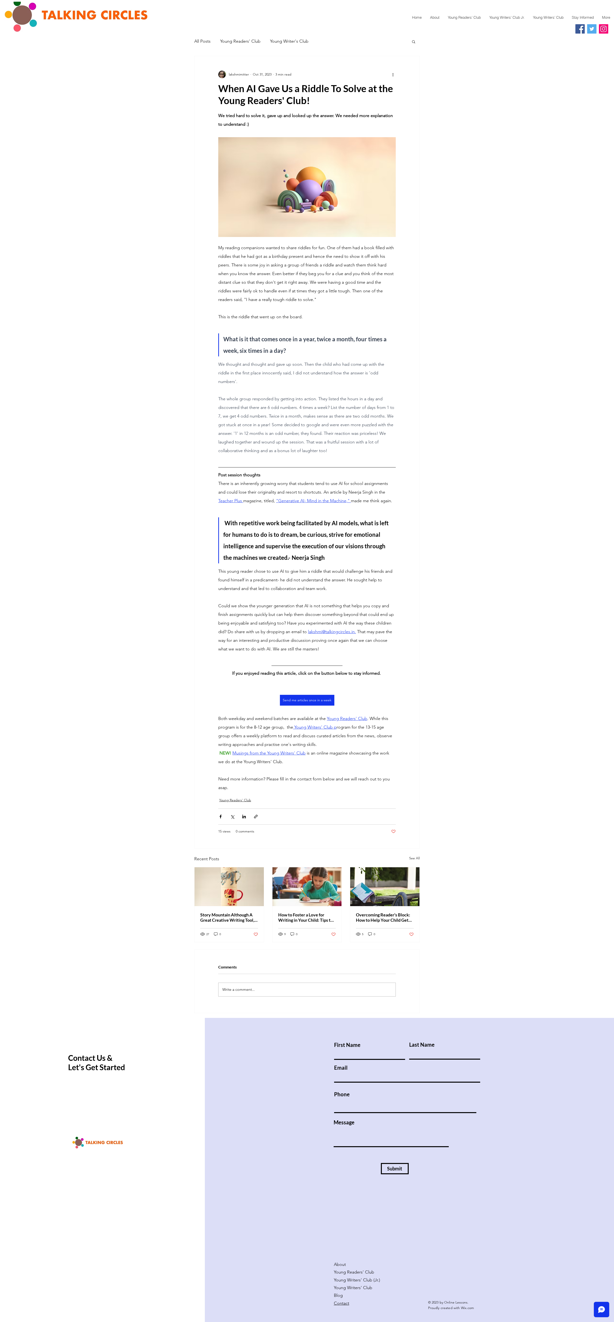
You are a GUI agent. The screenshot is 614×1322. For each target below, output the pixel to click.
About (340, 1264)
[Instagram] (603, 29)
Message (344, 1122)
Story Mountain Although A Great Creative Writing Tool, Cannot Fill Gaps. (227, 917)
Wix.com (467, 1308)
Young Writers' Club (353, 1287)
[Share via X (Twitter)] (232, 816)
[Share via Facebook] (220, 816)
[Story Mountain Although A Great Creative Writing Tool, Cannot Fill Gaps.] (229, 886)
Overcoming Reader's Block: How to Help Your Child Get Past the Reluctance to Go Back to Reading (383, 917)
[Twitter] (591, 29)
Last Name (422, 1044)
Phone (342, 1094)
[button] (413, 41)
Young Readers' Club (240, 41)
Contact (341, 1303)
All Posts (202, 41)
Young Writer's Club (289, 41)
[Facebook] (580, 29)
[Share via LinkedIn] (244, 816)
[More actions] (393, 74)
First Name (347, 1045)
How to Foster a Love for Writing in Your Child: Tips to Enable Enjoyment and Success (305, 917)
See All (414, 858)
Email (341, 1067)
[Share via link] (256, 816)
